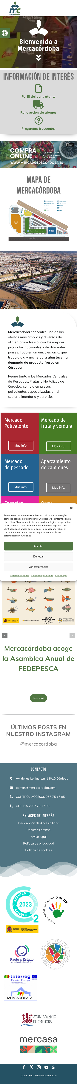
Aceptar (38, 546)
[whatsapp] (53, 1067)
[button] (5, 33)
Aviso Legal (61, 575)
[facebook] (24, 1067)
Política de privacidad (42, 575)
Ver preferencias (39, 566)
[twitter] (31, 1067)
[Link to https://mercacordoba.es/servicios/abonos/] (38, 104)
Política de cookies (19, 575)
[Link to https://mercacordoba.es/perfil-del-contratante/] (38, 88)
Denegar (38, 556)
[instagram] (39, 1067)
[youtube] (46, 1067)
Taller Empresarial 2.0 (45, 1075)
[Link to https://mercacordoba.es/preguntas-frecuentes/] (38, 120)
